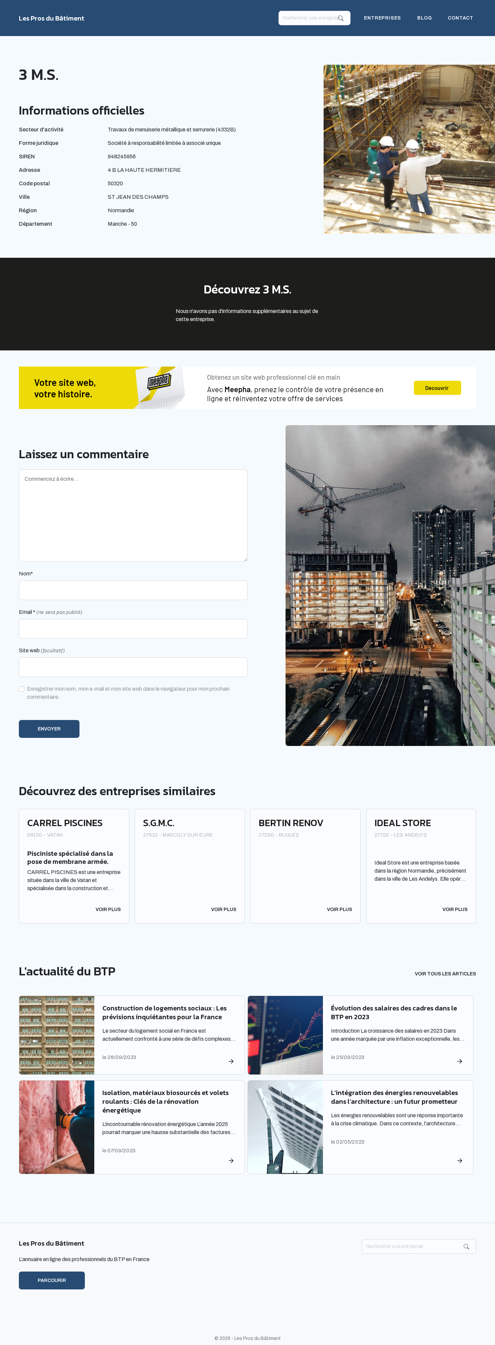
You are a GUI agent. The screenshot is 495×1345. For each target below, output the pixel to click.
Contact (460, 18)
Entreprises (382, 18)
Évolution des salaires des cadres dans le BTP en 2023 (394, 1012)
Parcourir (52, 1280)
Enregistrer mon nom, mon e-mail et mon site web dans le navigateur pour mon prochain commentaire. (128, 693)
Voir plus (108, 909)
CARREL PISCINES (65, 823)
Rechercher (341, 18)
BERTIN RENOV (291, 823)
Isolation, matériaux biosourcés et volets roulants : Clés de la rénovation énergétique (165, 1101)
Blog (424, 18)
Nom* (26, 573)
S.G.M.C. (158, 823)
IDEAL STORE (402, 823)
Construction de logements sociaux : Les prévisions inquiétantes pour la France (164, 1012)
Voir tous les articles (445, 973)
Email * (50, 612)
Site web (42, 650)
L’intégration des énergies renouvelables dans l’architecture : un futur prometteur (394, 1097)
